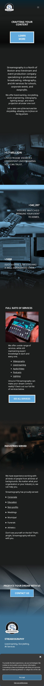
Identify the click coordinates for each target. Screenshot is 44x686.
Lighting (17, 376)
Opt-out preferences (21, 683)
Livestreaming (19, 365)
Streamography (14, 638)
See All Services (22, 398)
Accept (22, 677)
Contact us (22, 593)
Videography (19, 361)
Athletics (11, 527)
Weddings (12, 512)
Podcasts (17, 372)
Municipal (12, 517)
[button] (40, 657)
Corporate (12, 497)
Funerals (11, 522)
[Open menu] (38, 7)
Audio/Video (18, 368)
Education (12, 502)
